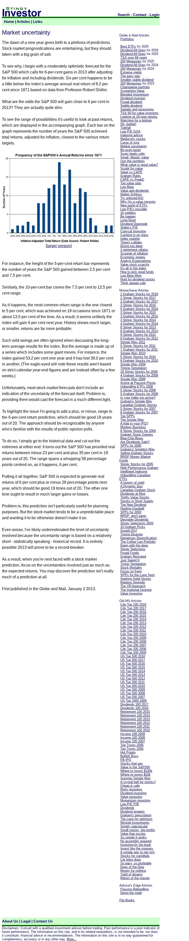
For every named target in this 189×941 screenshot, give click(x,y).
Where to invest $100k (136, 771)
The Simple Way (132, 420)
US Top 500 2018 (132, 656)
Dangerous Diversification (138, 538)
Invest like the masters (136, 848)
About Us (10, 921)
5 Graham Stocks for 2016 (139, 309)
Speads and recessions (137, 109)
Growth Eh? (128, 530)
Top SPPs (127, 416)
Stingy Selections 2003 (136, 523)
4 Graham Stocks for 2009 (139, 375)
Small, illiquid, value (134, 157)
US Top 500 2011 (132, 682)
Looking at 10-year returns (139, 117)
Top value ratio (130, 183)
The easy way (130, 76)
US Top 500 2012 (132, 678)
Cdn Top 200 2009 (133, 638)
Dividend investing (133, 793)
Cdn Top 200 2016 (133, 612)
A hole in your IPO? (134, 423)
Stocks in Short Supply (136, 501)
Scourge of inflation (134, 253)
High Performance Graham (139, 468)
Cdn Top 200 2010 (133, 634)
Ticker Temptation (133, 564)
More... (72, 939)
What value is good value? (139, 165)
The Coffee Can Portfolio (138, 542)
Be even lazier (130, 150)
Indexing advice (131, 135)
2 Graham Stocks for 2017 (139, 301)
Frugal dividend (131, 102)
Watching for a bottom (136, 120)
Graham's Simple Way (136, 401)
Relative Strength (132, 582)
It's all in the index (133, 268)
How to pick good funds (137, 272)
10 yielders (128, 213)
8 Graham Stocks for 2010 (139, 360)
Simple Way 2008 (132, 379)
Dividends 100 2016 (134, 708)
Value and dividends (134, 190)
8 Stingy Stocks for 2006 (138, 431)
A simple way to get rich (137, 852)
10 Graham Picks (132, 527)
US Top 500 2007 (132, 697)
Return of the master (135, 878)
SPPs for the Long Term (137, 575)
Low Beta (127, 187)
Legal (26, 921)
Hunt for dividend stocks (137, 279)
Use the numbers (132, 161)
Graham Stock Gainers (136, 434)
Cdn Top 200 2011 (133, 630)
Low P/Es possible (133, 209)
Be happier (128, 216)
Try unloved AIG (131, 198)
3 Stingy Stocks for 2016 (138, 305)
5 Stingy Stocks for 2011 (138, 346)
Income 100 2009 (132, 734)
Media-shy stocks (133, 139)
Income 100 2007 (132, 741)
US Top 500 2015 (132, 667)
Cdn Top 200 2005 (133, 652)
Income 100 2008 (132, 737)
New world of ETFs (133, 205)
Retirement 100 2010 (135, 730)
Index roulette (130, 238)
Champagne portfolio (135, 87)
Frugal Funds (129, 553)
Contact (139, 15)
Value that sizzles (133, 834)
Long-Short (128, 220)
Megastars (134, 61)
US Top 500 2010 (132, 686)
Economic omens (132, 257)
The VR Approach (132, 586)
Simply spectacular (134, 826)
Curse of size (129, 142)
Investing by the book (135, 845)
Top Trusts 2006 (131, 745)
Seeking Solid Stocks (135, 579)
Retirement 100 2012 (135, 723)
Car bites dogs (130, 859)
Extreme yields (131, 72)
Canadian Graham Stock (137, 490)
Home (9, 22)
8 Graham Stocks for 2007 (139, 412)
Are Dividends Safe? (135, 442)
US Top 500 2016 (132, 664)
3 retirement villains (134, 250)
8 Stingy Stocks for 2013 (138, 327)
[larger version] (59, 246)
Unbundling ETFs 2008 (136, 386)
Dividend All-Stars (133, 50)
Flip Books (127, 900)
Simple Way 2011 (132, 342)
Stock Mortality (131, 567)
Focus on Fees (131, 571)
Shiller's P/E (129, 227)
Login (154, 15)
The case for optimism (136, 819)
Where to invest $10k (135, 774)
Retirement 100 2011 (135, 726)
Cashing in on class (134, 235)
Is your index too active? (138, 397)
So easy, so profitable (135, 863)
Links (37, 22)
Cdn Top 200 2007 (133, 645)
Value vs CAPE (131, 172)
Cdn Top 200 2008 (133, 641)
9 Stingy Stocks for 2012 (138, 335)
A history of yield (132, 482)
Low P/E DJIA (130, 131)
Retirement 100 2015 (135, 712)
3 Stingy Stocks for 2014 (138, 320)
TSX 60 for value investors (139, 113)
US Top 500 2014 (132, 671)
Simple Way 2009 (132, 364)
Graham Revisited (133, 556)
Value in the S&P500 (135, 767)
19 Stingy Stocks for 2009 (139, 372)
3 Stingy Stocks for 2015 (138, 312)
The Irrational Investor (136, 590)
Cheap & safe (130, 785)
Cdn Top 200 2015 (133, 615)
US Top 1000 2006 (133, 700)
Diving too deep (131, 246)
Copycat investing (133, 231)
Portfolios (127, 39)
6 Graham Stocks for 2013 (139, 331)
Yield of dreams (131, 874)
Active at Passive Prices (138, 383)
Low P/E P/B (129, 804)
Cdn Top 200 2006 (133, 649)
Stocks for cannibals (135, 856)
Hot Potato (128, 752)
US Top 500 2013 (132, 675)
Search (124, 15)
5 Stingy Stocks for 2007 (138, 409)
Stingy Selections (132, 549)
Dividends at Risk (132, 494)
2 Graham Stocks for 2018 (139, 294)
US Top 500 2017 (132, 660)
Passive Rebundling (134, 889)
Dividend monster (132, 98)
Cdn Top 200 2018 (133, 604)
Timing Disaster (131, 534)
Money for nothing (133, 871)
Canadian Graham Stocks (138, 405)
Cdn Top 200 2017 (133, 608)
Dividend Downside (133, 224)
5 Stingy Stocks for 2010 (138, 357)
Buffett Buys (129, 756)
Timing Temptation (133, 368)
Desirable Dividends (134, 519)
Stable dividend (131, 105)
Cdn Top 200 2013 (133, 623)
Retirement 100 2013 (135, 719)
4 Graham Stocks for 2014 (139, 323)
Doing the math (131, 893)
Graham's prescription (135, 815)
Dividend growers (132, 811)
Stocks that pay (131, 763)
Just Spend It (130, 560)
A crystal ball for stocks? (138, 782)
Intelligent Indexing (133, 471)
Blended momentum (134, 94)
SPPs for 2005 (130, 445)
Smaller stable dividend (137, 80)
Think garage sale (133, 283)
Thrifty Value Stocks (134, 497)
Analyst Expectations (135, 261)
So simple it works (133, 837)
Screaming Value (132, 91)
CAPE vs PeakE (132, 179)
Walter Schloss (131, 194)
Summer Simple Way (135, 778)
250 (123, 61)
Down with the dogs (134, 545)
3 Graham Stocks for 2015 (139, 316)
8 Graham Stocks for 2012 (139, 338)
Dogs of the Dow (132, 867)
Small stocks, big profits (137, 830)
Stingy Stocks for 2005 (136, 464)
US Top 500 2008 (132, 693)
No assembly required (135, 841)
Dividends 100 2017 (134, 704)
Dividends (127, 808)
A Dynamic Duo (131, 486)
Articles (23, 22)
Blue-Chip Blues (131, 438)
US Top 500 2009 (132, 689)
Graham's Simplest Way (137, 449)
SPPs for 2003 (130, 512)
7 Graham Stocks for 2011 (139, 349)
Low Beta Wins (131, 275)
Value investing (131, 797)
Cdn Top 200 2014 (133, 619)
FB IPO (125, 760)
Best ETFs (128, 46)
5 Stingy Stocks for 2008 (138, 390)
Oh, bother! (128, 124)
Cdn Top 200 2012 (133, 627)
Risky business (131, 789)
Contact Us (43, 921)
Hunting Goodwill (132, 508)
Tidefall (125, 128)
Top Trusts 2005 (131, 749)
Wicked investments (134, 822)
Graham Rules (130, 176)
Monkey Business (133, 427)
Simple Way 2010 (132, 353)
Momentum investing (135, 800)
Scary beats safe (132, 153)
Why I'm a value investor (138, 202)
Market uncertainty (133, 146)
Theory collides (131, 242)
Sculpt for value (131, 168)
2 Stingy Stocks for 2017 (138, 298)
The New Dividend (133, 505)
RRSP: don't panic (133, 516)
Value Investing (131, 593)
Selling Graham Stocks (136, 453)
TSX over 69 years (133, 57)
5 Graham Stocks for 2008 (139, 394)
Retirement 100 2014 (135, 715)
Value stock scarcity (134, 264)
